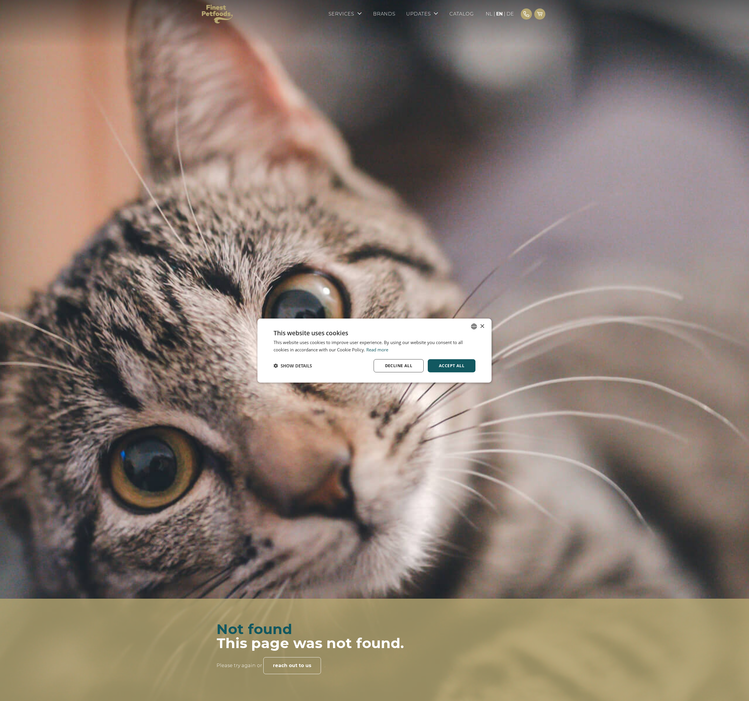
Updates (418, 14)
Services (341, 14)
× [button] (482, 326)
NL (489, 14)
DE (510, 14)
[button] (293, 365)
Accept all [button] (451, 365)
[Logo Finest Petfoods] (217, 14)
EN (499, 14)
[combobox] (474, 326)
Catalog (461, 14)
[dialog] (374, 351)
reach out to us (292, 665)
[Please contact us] (526, 14)
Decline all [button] (398, 365)
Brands (384, 14)
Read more (377, 350)
